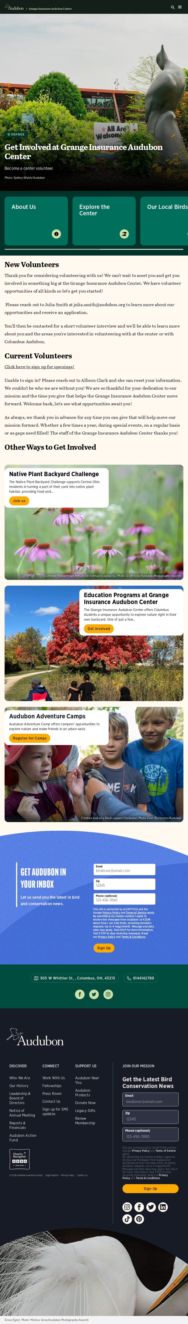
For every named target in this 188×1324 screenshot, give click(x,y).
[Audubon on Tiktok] (127, 1219)
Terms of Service (136, 912)
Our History (18, 1086)
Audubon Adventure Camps (47, 716)
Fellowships (52, 1086)
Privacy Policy (106, 936)
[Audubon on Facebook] (139, 1207)
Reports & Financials (17, 1125)
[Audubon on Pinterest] (139, 1219)
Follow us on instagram (108, 994)
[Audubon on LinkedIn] (163, 1207)
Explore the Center (94, 210)
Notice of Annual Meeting (22, 1112)
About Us (23, 206)
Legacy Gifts (85, 1110)
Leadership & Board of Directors (19, 1098)
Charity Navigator (19, 1159)
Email (99, 866)
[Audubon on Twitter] (151, 1207)
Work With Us (53, 1078)
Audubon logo (14, 7)
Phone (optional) (106, 896)
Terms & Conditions (133, 936)
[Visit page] (94, 522)
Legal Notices (51, 1175)
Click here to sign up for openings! (40, 366)
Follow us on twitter (94, 994)
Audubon (35, 1037)
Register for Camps (30, 738)
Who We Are (19, 1078)
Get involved (99, 629)
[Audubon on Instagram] (127, 1207)
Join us (19, 501)
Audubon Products (82, 1092)
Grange (17, 134)
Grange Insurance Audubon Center (50, 8)
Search (173, 7)
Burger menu (179, 6)
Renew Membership (85, 1120)
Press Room (52, 1093)
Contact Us (51, 1101)
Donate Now (85, 1103)
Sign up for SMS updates (55, 1111)
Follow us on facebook (80, 994)
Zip (98, 881)
